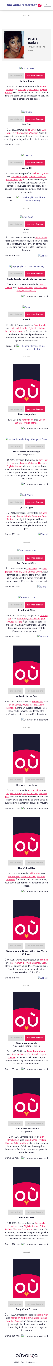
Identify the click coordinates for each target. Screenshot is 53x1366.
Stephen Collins (19, 1054)
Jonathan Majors (14, 179)
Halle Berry (22, 618)
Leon (44, 962)
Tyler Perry (31, 568)
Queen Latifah (24, 516)
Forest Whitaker (25, 287)
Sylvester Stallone (37, 328)
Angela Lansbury (14, 793)
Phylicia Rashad (30, 422)
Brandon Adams (13, 1321)
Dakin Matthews (21, 1143)
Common (36, 516)
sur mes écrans (35, 76)
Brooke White (26, 463)
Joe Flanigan (40, 463)
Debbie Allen (34, 873)
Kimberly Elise (20, 571)
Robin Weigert (31, 133)
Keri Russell (32, 1054)
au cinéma (16, 76)
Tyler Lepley (33, 89)
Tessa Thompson (37, 176)
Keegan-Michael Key (26, 290)
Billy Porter (18, 133)
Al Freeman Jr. (17, 962)
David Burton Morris (37, 1051)
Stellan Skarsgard (36, 618)
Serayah (22, 89)
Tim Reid (44, 959)
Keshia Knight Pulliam (21, 1317)
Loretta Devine (35, 571)
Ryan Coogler (40, 325)
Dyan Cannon (31, 1139)
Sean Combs (15, 704)
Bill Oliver (31, 129)
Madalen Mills (40, 287)
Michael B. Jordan (40, 173)
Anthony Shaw (34, 790)
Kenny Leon (27, 419)
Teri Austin (27, 1229)
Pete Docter (41, 237)
